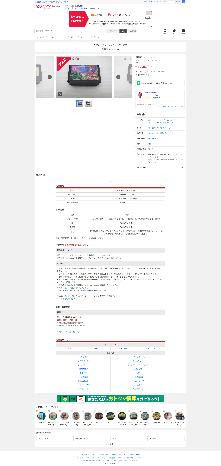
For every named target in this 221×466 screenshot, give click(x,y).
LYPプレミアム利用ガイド (125, 458)
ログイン (68, 8)
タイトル (89, 37)
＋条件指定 (132, 31)
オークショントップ (41, 37)
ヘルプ (156, 2)
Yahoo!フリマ (104, 454)
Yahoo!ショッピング (119, 454)
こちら (160, 104)
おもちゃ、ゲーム (54, 37)
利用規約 (112, 458)
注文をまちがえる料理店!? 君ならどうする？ (52, 2)
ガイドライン (140, 458)
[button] (160, 167)
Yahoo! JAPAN (147, 2)
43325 (158, 98)
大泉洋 (179, 2)
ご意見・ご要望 (117, 460)
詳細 (171, 83)
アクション (97, 37)
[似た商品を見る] (60, 94)
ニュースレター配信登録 (175, 107)
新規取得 (80, 6)
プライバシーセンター (100, 458)
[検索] (183, 1)
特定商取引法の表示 (89, 460)
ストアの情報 (162, 107)
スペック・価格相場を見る (158, 133)
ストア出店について (104, 460)
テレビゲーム (72, 37)
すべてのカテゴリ (112, 31)
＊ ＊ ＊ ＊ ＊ (149, 95)
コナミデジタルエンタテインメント (146, 60)
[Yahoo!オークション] (49, 6)
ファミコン (81, 37)
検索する (123, 31)
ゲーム (64, 37)
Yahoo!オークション (88, 454)
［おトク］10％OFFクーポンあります (86, 8)
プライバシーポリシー (84, 458)
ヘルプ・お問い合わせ (131, 460)
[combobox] (70, 31)
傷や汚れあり (153, 138)
